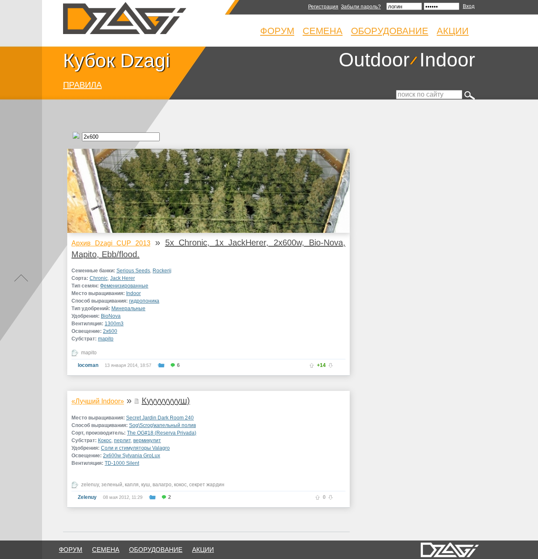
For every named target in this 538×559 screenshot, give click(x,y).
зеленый (111, 485)
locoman (88, 365)
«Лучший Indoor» (97, 401)
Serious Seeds (133, 271)
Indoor (447, 59)
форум (70, 549)
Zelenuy (87, 497)
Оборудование (389, 31)
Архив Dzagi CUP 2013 (110, 243)
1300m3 (114, 324)
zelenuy (90, 485)
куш (145, 485)
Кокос (104, 440)
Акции (453, 31)
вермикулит (147, 440)
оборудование (155, 549)
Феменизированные (124, 286)
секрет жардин (206, 485)
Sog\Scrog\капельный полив (162, 425)
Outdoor (374, 59)
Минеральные (128, 308)
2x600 (110, 331)
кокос (180, 485)
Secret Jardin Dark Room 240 (160, 418)
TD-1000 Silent (122, 463)
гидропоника (144, 301)
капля (132, 485)
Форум (277, 31)
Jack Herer (122, 278)
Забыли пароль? (361, 7)
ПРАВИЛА (82, 85)
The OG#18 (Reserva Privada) (161, 433)
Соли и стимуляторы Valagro (135, 448)
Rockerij (162, 271)
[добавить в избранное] (161, 365)
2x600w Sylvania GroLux (131, 456)
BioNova (111, 316)
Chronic (99, 278)
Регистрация (323, 7)
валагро (162, 485)
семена (105, 549)
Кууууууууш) (166, 400)
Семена (323, 31)
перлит (122, 440)
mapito (105, 339)
